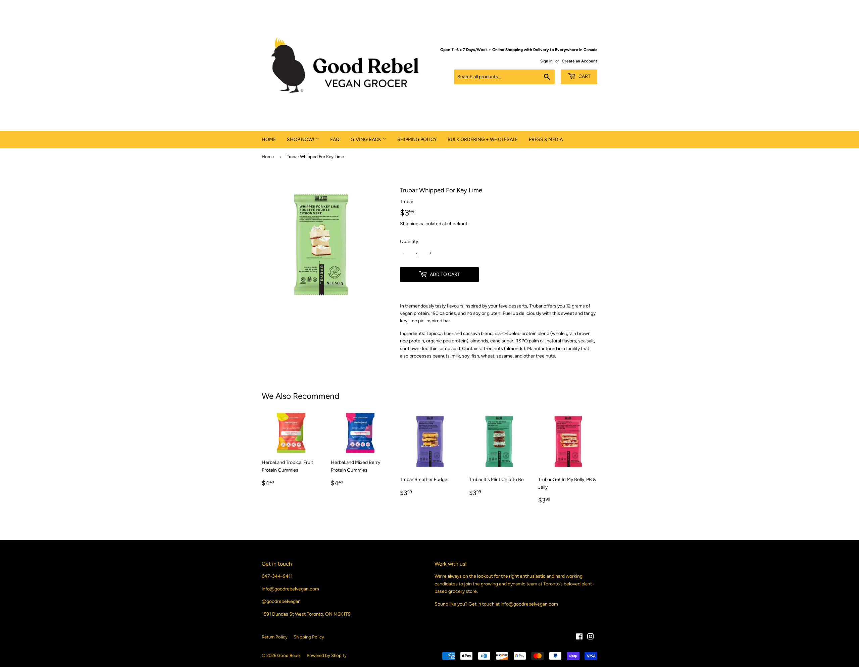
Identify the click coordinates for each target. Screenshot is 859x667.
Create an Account (579, 61)
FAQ (335, 139)
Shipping (409, 224)
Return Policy (275, 636)
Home (269, 139)
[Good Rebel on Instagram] (590, 637)
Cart (584, 76)
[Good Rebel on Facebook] (579, 637)
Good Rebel (289, 655)
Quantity (409, 241)
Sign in (546, 61)
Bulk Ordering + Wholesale (483, 139)
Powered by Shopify (327, 655)
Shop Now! (301, 139)
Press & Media (546, 139)
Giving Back (366, 139)
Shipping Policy (417, 139)
